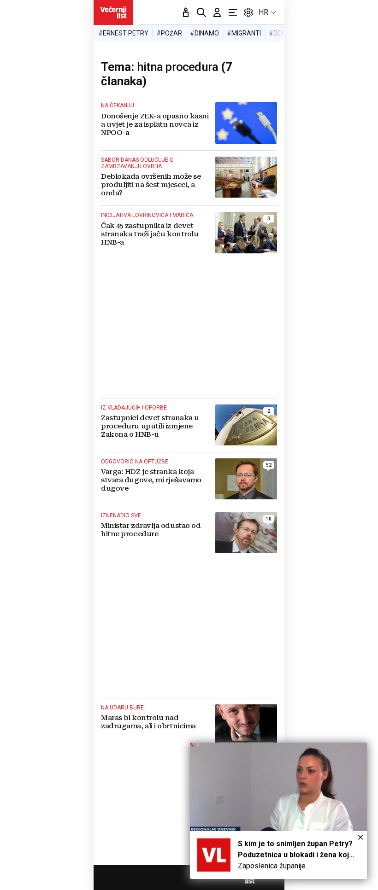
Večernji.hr (113, 12)
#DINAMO (204, 33)
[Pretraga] (201, 12)
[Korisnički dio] (217, 12)
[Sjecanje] (185, 12)
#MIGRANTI (244, 33)
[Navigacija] (232, 12)
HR (263, 12)
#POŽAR (169, 33)
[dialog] (278, 811)
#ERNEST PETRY (123, 33)
